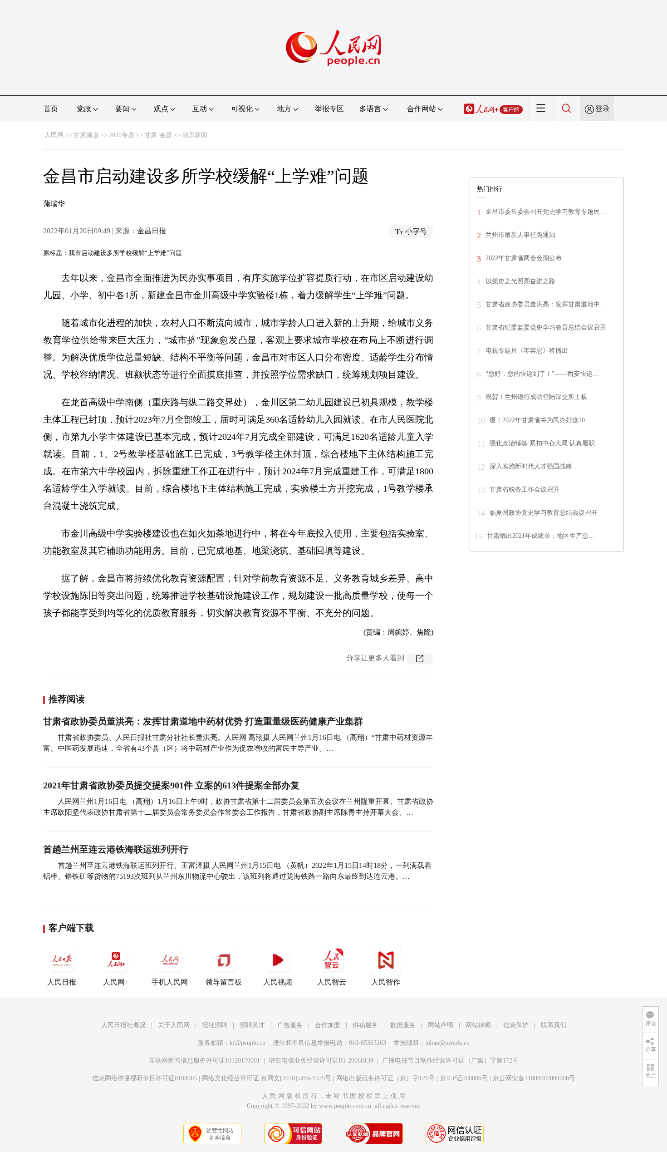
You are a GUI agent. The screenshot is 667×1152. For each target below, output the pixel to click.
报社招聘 (214, 1025)
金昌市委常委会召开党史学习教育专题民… (546, 211)
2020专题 (121, 135)
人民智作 (385, 982)
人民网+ (116, 982)
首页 (51, 109)
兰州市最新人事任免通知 (520, 234)
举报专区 (329, 109)
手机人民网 (170, 982)
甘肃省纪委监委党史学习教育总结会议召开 (546, 327)
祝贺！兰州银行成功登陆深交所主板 (536, 397)
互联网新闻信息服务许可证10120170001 (204, 1060)
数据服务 (403, 1025)
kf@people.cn (247, 1042)
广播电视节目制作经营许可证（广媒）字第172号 (450, 1060)
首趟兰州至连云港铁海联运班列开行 (115, 849)
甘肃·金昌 (158, 135)
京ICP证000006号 (464, 1078)
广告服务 (290, 1025)
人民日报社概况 (123, 1025)
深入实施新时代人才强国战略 (531, 466)
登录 (602, 109)
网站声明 (440, 1025)
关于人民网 (174, 1025)
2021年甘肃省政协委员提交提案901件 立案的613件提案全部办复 (171, 785)
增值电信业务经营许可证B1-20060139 (321, 1060)
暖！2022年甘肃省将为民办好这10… (540, 420)
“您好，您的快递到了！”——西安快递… (542, 373)
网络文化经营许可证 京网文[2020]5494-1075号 (266, 1078)
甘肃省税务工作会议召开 (524, 489)
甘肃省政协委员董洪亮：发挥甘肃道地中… (546, 304)
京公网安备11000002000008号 (534, 1078)
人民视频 (277, 982)
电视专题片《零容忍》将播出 (527, 350)
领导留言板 (224, 982)
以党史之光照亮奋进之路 (520, 281)
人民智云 (331, 982)
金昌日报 (151, 231)
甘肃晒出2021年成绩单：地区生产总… (541, 535)
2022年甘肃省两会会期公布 (524, 258)
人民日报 (61, 982)
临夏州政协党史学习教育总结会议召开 (544, 512)
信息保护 (516, 1025)
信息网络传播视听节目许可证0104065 (144, 1078)
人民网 (54, 135)
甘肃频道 (86, 135)
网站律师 (478, 1025)
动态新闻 (194, 135)
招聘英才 (252, 1025)
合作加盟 (327, 1025)
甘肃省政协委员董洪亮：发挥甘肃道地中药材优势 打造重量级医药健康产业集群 (203, 721)
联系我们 (553, 1025)
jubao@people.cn (447, 1042)
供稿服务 (365, 1025)
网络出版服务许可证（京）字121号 (385, 1078)
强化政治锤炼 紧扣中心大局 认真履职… (545, 443)
